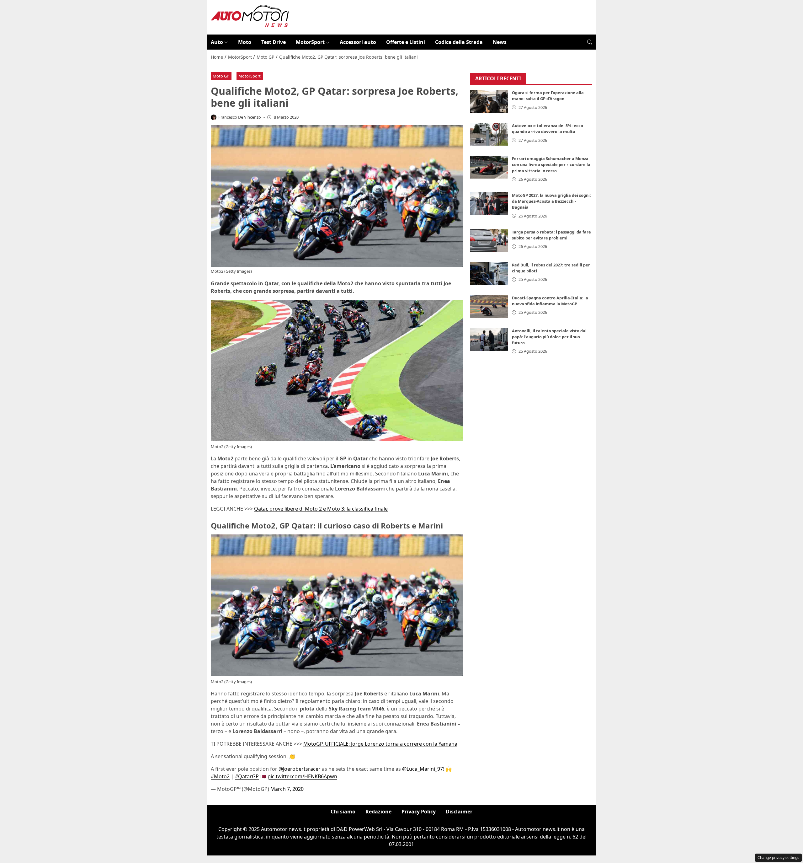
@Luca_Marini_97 (422, 768)
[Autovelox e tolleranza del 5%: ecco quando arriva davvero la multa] (489, 134)
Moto (244, 42)
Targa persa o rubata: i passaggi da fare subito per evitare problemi (551, 235)
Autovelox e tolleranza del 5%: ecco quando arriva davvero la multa (547, 129)
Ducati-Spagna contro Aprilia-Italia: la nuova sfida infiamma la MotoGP (550, 301)
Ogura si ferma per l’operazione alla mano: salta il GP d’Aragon (548, 96)
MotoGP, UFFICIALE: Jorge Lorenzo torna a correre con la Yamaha (380, 743)
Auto (217, 42)
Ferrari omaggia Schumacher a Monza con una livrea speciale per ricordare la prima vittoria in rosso (551, 165)
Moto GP (221, 76)
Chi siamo (343, 811)
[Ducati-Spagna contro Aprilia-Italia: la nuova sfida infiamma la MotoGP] (489, 306)
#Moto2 (220, 776)
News (500, 42)
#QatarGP (247, 776)
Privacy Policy (419, 811)
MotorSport (310, 42)
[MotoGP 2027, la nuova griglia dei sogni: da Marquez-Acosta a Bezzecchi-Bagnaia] (489, 203)
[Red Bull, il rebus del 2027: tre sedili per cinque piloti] (489, 273)
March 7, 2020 (287, 788)
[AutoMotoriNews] (250, 16)
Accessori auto (358, 42)
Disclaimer (459, 811)
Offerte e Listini (405, 42)
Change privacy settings (778, 857)
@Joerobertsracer (300, 768)
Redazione (378, 811)
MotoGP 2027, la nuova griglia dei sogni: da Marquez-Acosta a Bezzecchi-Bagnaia (551, 201)
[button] (589, 42)
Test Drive (273, 42)
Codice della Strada (459, 42)
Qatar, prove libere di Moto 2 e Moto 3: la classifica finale (321, 508)
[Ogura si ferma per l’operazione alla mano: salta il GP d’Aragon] (489, 101)
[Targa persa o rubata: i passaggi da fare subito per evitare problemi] (489, 240)
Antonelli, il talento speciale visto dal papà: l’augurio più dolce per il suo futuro (549, 337)
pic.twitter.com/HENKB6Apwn (302, 776)
